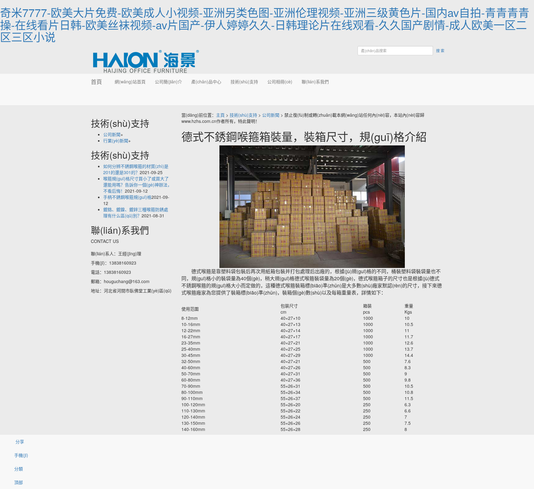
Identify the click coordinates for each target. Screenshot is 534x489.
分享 (19, 441)
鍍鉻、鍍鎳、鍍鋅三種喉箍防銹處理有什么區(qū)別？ (135, 212)
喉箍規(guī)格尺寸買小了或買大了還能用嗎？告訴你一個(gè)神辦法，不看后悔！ (137, 184)
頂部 (18, 482)
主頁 (220, 115)
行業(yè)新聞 (115, 140)
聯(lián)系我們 (315, 81)
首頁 (96, 81)
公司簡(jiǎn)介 (168, 81)
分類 (18, 469)
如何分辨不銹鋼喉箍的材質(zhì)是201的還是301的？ (135, 169)
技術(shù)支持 (244, 81)
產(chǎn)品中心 (206, 81)
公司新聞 (270, 115)
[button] (168, 97)
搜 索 (440, 50)
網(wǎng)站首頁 (130, 81)
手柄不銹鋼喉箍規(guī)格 (127, 197)
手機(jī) (21, 455)
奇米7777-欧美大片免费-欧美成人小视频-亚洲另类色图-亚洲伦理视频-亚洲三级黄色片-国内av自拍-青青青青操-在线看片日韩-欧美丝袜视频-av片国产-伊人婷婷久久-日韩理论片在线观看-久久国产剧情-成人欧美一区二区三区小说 (264, 24)
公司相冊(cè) (279, 81)
